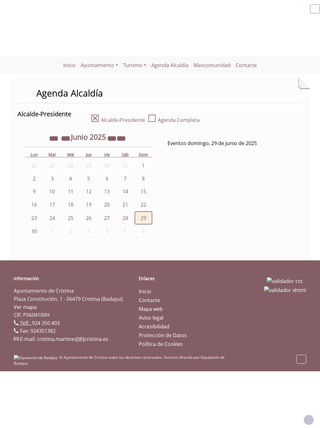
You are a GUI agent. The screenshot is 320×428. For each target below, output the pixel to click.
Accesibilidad (154, 326)
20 (107, 204)
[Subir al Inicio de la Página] (309, 420)
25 (70, 218)
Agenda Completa (174, 120)
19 (89, 204)
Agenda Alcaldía (169, 65)
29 (143, 218)
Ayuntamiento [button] (97, 65)
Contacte (246, 65)
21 (125, 204)
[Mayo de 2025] (66, 137)
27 (107, 218)
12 (89, 191)
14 (125, 191)
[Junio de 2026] (112, 137)
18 (70, 204)
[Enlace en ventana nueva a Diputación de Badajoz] (36, 357)
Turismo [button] (132, 65)
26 (89, 218)
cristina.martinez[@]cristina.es (72, 339)
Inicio (69, 65)
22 (143, 204)
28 (125, 218)
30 (34, 231)
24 (52, 218)
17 (52, 204)
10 (52, 191)
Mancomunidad (212, 65)
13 (107, 191)
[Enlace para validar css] (285, 280)
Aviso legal (151, 317)
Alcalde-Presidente (118, 120)
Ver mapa (25, 307)
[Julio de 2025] (121, 137)
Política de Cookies (161, 344)
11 (70, 191)
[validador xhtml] (285, 289)
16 (34, 204)
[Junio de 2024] (54, 137)
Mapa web (151, 308)
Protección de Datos (163, 335)
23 (34, 218)
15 (143, 191)
